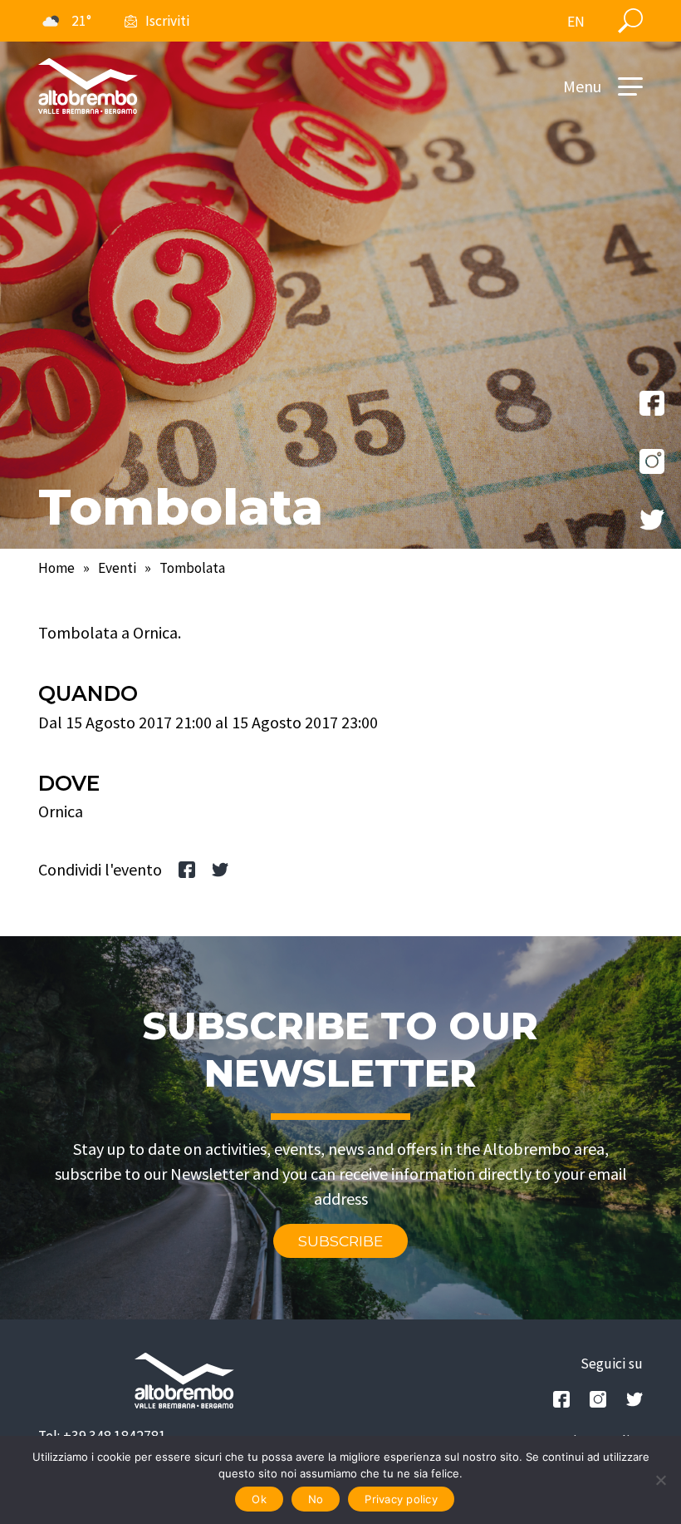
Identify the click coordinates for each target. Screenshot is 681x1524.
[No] (660, 1480)
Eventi (117, 568)
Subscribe (340, 1241)
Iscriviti (167, 21)
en (576, 21)
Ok (259, 1499)
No (316, 1499)
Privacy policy (401, 1499)
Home (56, 568)
